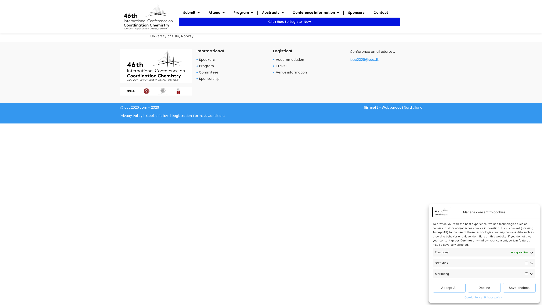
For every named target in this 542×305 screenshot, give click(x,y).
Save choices (519, 288)
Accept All (449, 288)
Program (241, 12)
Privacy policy (493, 297)
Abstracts (270, 12)
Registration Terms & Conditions (198, 115)
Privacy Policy (131, 115)
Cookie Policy (473, 297)
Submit (189, 12)
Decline (484, 288)
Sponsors (356, 12)
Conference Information (314, 12)
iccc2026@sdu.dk (364, 59)
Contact (380, 12)
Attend (214, 12)
